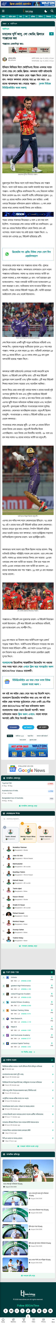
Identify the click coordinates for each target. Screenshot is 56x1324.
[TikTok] (28, 1311)
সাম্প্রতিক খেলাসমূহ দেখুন (29, 806)
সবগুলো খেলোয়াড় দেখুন (29, 946)
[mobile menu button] (3, 11)
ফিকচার (48, 17)
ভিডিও (41, 17)
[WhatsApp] (33, 1311)
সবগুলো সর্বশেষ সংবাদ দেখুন (29, 1146)
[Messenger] (39, 1311)
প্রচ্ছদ (3, 17)
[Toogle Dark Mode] (45, 11)
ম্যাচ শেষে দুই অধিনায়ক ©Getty (13, 1184)
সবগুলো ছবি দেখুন (29, 1276)
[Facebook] (5, 1311)
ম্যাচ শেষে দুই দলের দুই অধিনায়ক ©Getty (38, 1194)
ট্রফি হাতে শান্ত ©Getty (35, 1226)
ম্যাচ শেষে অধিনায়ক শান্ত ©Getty (39, 1210)
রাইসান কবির (12, 58)
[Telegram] (50, 1311)
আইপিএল (13, 23)
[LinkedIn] (45, 1311)
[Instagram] (17, 1311)
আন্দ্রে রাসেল (23, 740)
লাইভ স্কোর (12, 17)
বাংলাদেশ (6, 662)
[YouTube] (11, 1311)
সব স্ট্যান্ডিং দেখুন (26, 1052)
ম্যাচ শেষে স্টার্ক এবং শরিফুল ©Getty (40, 1260)
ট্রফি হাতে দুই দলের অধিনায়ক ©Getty (40, 1243)
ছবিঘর (33, 17)
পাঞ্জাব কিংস (30, 736)
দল (26, 17)
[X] (22, 1311)
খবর (20, 17)
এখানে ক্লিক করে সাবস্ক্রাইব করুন (38, 666)
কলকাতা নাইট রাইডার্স (42, 736)
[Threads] (28, 1316)
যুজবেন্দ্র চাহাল (33, 740)
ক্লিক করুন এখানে (26, 714)
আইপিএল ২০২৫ (20, 736)
